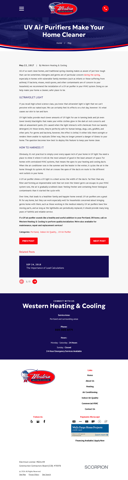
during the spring (92, 74)
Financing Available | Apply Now (90, 440)
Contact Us (90, 409)
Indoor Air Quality (48, 232)
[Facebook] (44, 421)
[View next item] (34, 281)
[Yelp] (31, 421)
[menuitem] (22, 474)
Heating (90, 386)
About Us (90, 380)
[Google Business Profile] (38, 421)
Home (90, 375)
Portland (34, 232)
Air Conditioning (89, 392)
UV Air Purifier (64, 232)
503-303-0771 (64, 329)
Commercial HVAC (90, 403)
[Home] (63, 8)
